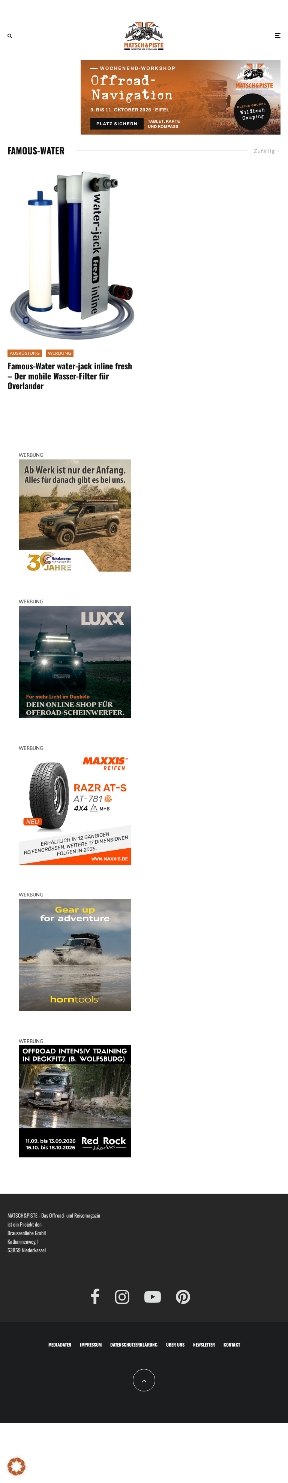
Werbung (59, 353)
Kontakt (232, 1344)
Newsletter (204, 1344)
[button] (16, 1466)
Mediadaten (59, 1344)
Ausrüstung (25, 353)
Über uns (175, 1344)
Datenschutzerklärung (134, 1344)
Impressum (91, 1344)
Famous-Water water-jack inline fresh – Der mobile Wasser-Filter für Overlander (70, 375)
